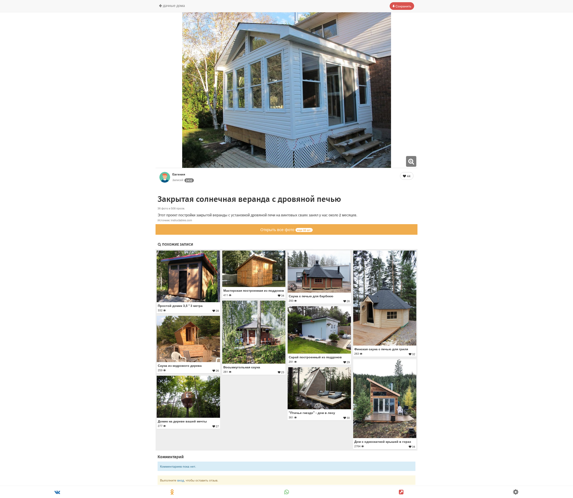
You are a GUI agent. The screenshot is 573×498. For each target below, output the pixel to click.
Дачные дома (173, 5)
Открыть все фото (285, 229)
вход (180, 480)
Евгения (178, 174)
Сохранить (403, 6)
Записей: (182, 180)
